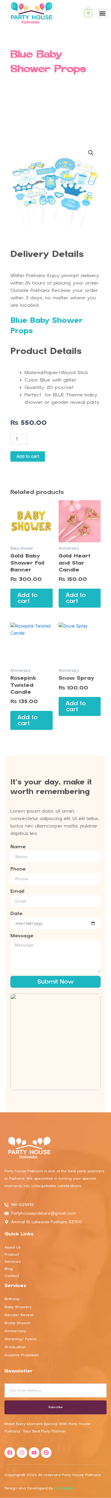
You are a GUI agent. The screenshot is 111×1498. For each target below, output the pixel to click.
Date (16, 913)
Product (11, 1254)
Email (17, 891)
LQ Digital (63, 1488)
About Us (12, 1247)
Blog (8, 1269)
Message (21, 935)
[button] (102, 13)
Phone (17, 869)
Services (12, 1261)
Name (17, 846)
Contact (11, 1276)
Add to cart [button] (27, 598)
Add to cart (27, 456)
